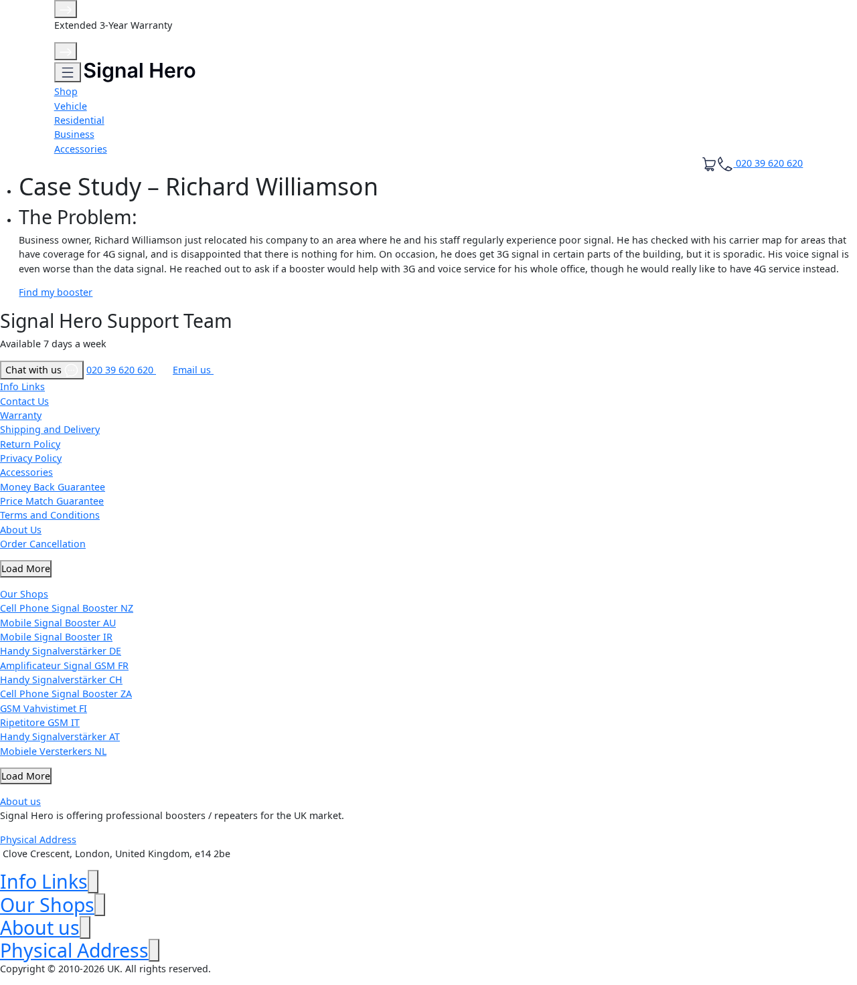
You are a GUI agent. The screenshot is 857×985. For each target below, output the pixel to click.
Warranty (21, 415)
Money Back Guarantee (52, 486)
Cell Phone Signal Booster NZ (66, 608)
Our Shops (24, 594)
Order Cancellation (43, 543)
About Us (21, 529)
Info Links (22, 386)
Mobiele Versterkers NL (53, 751)
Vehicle (70, 106)
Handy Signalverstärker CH (61, 679)
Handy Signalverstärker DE (60, 650)
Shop (66, 91)
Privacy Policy (31, 458)
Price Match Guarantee (52, 501)
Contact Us (24, 401)
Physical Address (38, 839)
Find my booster (55, 292)
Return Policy (30, 444)
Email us (193, 369)
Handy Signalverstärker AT (60, 736)
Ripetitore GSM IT (40, 722)
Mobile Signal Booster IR (56, 636)
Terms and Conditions (50, 515)
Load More (25, 568)
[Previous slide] (65, 9)
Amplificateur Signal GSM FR (64, 665)
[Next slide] (65, 51)
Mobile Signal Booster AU (58, 622)
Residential (79, 120)
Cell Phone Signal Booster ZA (66, 693)
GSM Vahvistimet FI (43, 708)
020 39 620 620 (121, 369)
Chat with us (34, 369)
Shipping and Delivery (50, 429)
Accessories (80, 149)
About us (20, 801)
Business (74, 134)
